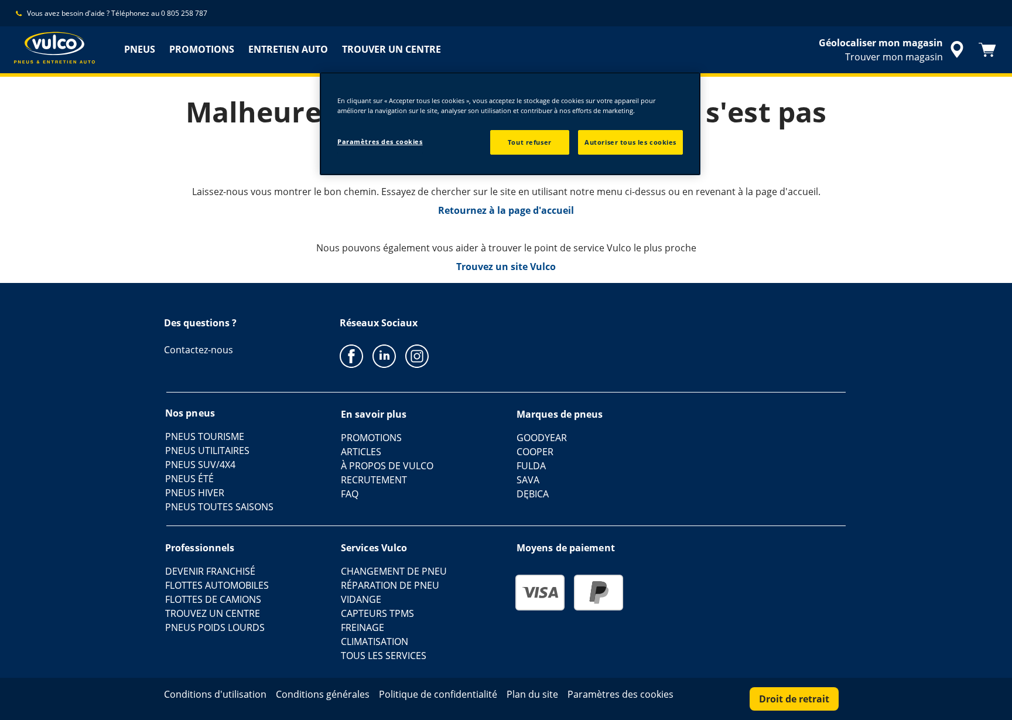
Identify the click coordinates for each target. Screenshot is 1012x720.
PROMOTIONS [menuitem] (201, 49)
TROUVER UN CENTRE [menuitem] (391, 49)
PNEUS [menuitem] (139, 49)
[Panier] (987, 49)
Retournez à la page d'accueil (506, 210)
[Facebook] (351, 355)
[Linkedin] (384, 355)
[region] (510, 123)
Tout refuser (530, 142)
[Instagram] (417, 355)
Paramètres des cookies (380, 141)
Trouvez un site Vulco (506, 266)
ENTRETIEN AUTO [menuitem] (288, 49)
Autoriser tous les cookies (630, 142)
